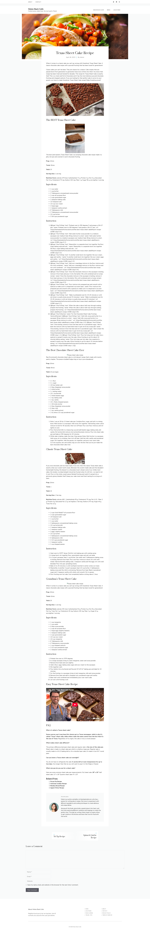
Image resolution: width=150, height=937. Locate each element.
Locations (116, 10)
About (30, 2)
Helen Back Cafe (35, 9)
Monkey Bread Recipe (57, 786)
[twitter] (113, 1)
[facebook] (116, 1)
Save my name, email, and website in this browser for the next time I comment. (53, 885)
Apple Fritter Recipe (57, 788)
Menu (108, 10)
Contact (38, 2)
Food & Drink (89, 913)
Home (86, 908)
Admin (82, 57)
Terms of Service (107, 915)
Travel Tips (88, 915)
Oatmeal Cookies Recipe (58, 784)
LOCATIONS (88, 911)
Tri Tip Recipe (59, 836)
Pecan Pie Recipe (56, 781)
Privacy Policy (106, 913)
